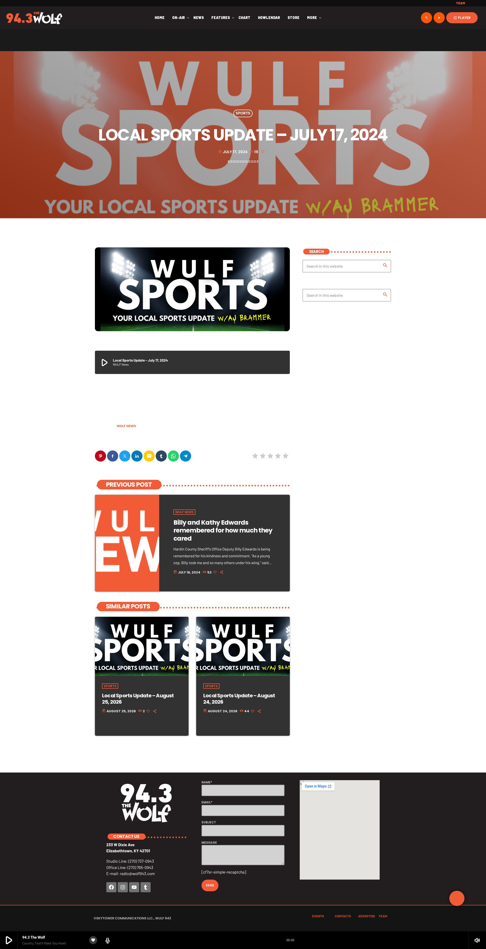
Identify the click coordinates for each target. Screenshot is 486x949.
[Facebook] (111, 887)
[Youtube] (134, 887)
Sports (243, 113)
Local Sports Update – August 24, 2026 (239, 698)
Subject (208, 822)
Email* (206, 802)
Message (209, 842)
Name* (206, 782)
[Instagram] (123, 887)
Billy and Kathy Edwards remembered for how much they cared (222, 530)
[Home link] (34, 17)
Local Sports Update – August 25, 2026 (138, 698)
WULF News (126, 426)
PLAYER (462, 17)
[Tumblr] (145, 887)
